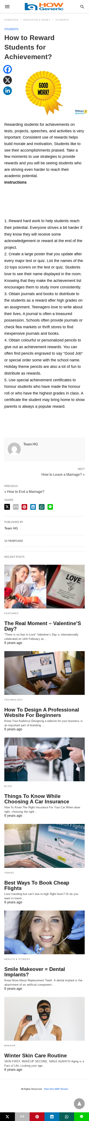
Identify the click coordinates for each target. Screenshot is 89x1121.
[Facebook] (7, 72)
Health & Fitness (17, 959)
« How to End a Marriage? (24, 491)
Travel (9, 873)
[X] (7, 83)
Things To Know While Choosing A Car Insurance (36, 798)
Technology (13, 700)
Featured (11, 613)
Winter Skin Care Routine (35, 1055)
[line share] (50, 507)
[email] (22, 1116)
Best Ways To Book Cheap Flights (36, 885)
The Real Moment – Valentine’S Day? (42, 626)
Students (62, 20)
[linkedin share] (33, 507)
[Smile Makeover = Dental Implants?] (44, 932)
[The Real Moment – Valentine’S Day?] (44, 586)
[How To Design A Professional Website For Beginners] (44, 673)
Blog (8, 786)
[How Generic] (44, 6)
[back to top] (79, 1103)
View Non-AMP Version (56, 1089)
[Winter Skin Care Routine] (44, 1019)
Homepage (11, 20)
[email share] (16, 507)
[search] (82, 6)
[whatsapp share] (41, 507)
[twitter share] (7, 507)
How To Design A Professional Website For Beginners (41, 712)
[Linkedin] (7, 94)
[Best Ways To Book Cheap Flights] (44, 846)
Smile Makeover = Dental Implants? (34, 971)
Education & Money (37, 20)
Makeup (10, 1045)
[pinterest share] (24, 507)
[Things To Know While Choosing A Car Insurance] (44, 759)
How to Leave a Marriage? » (63, 474)
